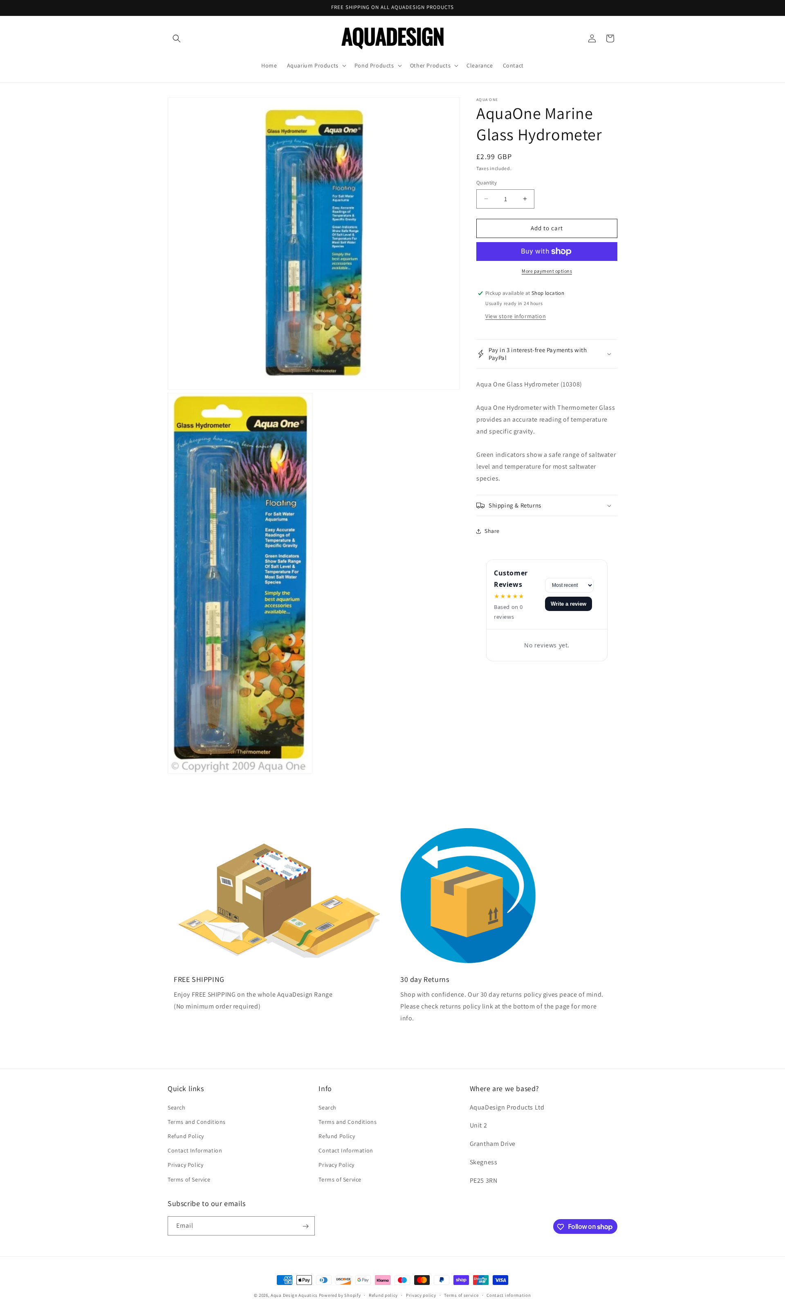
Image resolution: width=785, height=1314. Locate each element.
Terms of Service (189, 1179)
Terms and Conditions (197, 1121)
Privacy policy (421, 1295)
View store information (515, 315)
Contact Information (195, 1150)
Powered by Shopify (340, 1295)
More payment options (547, 271)
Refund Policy (186, 1135)
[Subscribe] (305, 1226)
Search (177, 1107)
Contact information (509, 1295)
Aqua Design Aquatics (294, 1295)
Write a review (568, 604)
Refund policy (383, 1295)
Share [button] (492, 531)
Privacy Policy (185, 1164)
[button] (177, 38)
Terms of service (461, 1295)
